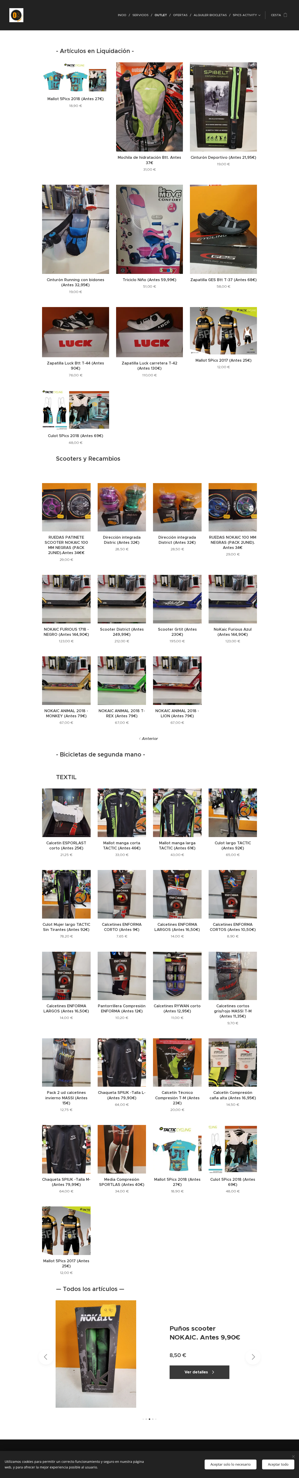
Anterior (150, 738)
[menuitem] (123, 15)
